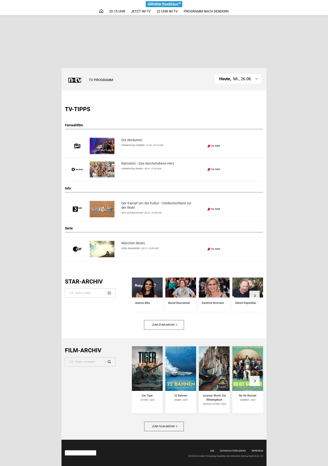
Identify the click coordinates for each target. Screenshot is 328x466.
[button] (254, 296)
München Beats (133, 243)
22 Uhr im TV (167, 11)
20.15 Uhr (117, 11)
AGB (212, 451)
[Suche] (111, 293)
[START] (101, 11)
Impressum (257, 451)
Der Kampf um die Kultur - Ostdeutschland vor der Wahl (156, 205)
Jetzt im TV (141, 11)
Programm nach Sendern (206, 11)
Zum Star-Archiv (163, 324)
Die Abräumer (131, 140)
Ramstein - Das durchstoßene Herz (147, 163)
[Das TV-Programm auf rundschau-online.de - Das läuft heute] (164, 4)
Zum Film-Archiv (163, 426)
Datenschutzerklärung (233, 451)
